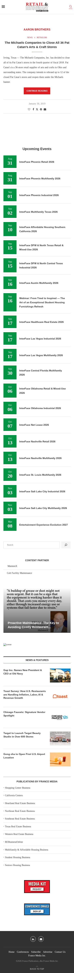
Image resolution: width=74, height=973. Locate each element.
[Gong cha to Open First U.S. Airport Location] (60, 759)
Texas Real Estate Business (18, 826)
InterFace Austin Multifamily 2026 (38, 283)
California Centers (14, 795)
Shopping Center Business (17, 788)
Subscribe (36, 952)
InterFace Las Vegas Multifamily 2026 (41, 355)
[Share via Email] (45, 109)
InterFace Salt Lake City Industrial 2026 (42, 491)
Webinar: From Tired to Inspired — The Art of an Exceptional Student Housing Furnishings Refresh (42, 302)
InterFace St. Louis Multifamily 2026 (40, 474)
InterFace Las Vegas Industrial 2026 (40, 338)
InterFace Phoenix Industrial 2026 (39, 195)
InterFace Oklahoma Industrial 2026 (40, 408)
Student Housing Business (17, 857)
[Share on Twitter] (37, 109)
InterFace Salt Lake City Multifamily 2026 (43, 508)
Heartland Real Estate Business (20, 803)
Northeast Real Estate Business (20, 811)
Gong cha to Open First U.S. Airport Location (24, 756)
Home (11, 952)
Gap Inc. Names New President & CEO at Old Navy (22, 672)
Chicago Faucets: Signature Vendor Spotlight (24, 714)
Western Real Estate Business (19, 834)
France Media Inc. (37, 955)
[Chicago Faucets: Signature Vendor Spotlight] (60, 717)
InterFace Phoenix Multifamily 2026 (39, 178)
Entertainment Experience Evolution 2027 (43, 524)
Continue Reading (37, 91)
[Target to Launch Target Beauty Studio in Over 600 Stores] (60, 738)
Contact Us (60, 952)
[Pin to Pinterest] (41, 109)
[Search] (70, 7)
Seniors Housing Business (17, 865)
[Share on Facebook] (33, 109)
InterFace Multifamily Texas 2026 (38, 211)
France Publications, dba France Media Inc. (40, 961)
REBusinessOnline (14, 842)
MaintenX (12, 566)
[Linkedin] (33, 939)
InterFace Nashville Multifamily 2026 (40, 458)
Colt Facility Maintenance (19, 573)
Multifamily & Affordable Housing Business (26, 849)
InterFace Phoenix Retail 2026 (36, 161)
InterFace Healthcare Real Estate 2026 (41, 322)
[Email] (41, 939)
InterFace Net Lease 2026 (34, 424)
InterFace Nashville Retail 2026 (37, 441)
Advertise (47, 952)
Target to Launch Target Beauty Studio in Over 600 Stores (22, 735)
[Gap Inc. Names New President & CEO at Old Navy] (60, 675)
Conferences (23, 952)
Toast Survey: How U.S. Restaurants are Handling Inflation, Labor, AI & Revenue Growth (24, 694)
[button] (6, 610)
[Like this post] (29, 109)
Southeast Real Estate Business (20, 818)
